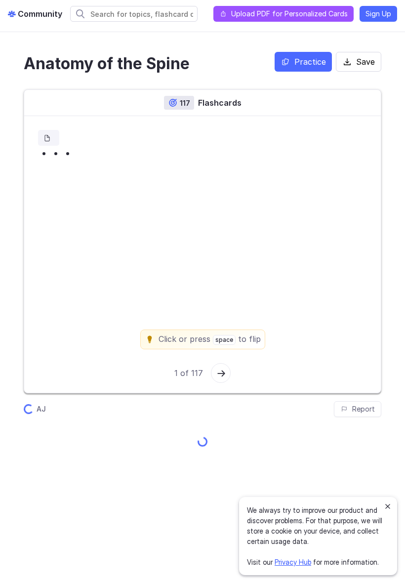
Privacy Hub (293, 562)
